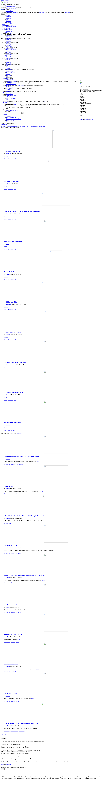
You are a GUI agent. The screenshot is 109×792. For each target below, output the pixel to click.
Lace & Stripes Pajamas (13, 332)
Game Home (9, 11)
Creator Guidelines (11, 117)
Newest (8, 13)
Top (3, 781)
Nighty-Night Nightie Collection (16, 362)
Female (5, 158)
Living (10, 523)
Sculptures (18, 493)
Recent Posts (9, 79)
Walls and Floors (14, 731)
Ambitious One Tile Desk (11, 664)
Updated (8, 16)
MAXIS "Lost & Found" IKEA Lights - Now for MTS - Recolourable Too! (24, 575)
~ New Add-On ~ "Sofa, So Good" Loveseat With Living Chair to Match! (24, 516)
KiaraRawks (8, 153)
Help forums (9, 25)
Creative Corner (10, 85)
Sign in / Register (5, 0)
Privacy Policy (16, 781)
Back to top (3, 734)
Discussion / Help (10, 6)
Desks (16, 671)
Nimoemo (8, 213)
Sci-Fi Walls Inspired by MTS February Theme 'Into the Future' (21, 723)
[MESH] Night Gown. (13, 151)
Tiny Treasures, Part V (10, 693)
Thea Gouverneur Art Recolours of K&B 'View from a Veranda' (21, 456)
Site (4, 92)
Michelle (8, 764)
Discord (8, 91)
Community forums (11, 26)
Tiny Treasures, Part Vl (10, 604)
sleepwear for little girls (11, 181)
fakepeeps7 (8, 334)
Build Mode (6, 731)
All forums (9, 82)
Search (5, 102)
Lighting (13, 582)
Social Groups (10, 86)
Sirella (7, 183)
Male (5, 430)
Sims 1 (5, 5)
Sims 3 (5, 32)
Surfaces (12, 671)
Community (6, 78)
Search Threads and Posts (12, 110)
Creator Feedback (10, 120)
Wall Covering (22, 731)
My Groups (9, 88)
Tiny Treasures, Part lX (10, 486)
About (8, 96)
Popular (8, 15)
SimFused (8, 425)
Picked (8, 19)
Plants (17, 642)
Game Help (9, 23)
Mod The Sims (7, 2)
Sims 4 (5, 55)
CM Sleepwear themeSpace (12, 422)
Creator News (9, 116)
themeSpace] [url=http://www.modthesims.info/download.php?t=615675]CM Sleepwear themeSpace (23, 125)
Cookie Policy (24, 781)
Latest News (9, 94)
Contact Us (8, 781)
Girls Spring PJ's (11, 302)
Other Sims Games (11, 84)
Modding (8, 21)
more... (6, 156)
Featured (8, 18)
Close (2, 769)
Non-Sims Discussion (11, 81)
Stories (8, 28)
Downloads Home (11, 12)
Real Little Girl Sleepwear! (12, 272)
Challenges (9, 31)
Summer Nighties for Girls (14, 392)
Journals (8, 89)
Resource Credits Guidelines (13, 119)
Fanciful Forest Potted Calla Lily (13, 634)
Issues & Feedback (11, 95)
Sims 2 (5, 9)
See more (19, 433)
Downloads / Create (11, 8)
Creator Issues (9, 121)
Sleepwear (10, 158)
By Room (6, 523)
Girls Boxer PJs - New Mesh (13, 241)
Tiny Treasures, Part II (10, 545)
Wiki (7, 101)
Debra (2, 764)
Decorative (13, 464)
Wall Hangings (19, 464)
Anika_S (7, 244)
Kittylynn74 (8, 304)
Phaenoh (7, 274)
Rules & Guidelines (11, 98)
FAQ (7, 99)
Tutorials (8, 22)
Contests (8, 29)
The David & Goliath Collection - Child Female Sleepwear (22, 211)
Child (15, 158)
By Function (7, 464)
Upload (5, 114)
